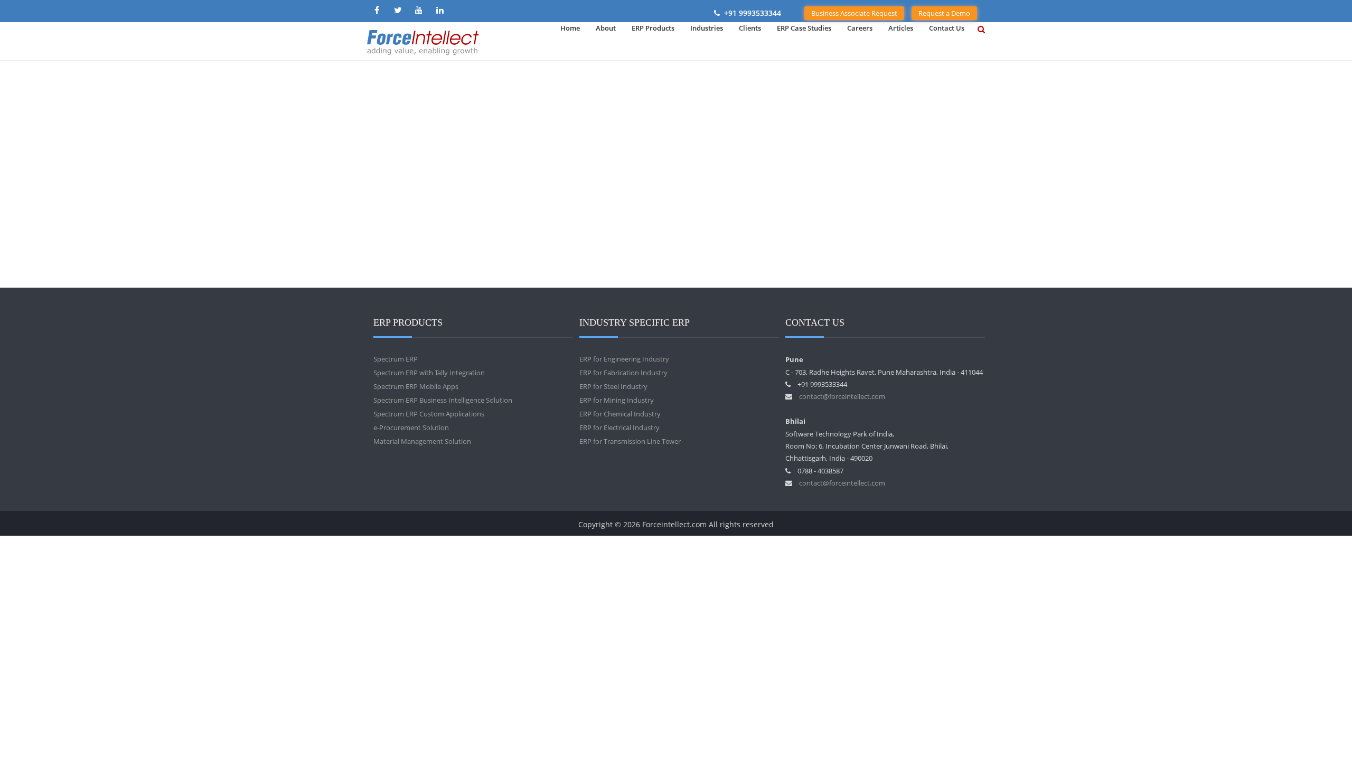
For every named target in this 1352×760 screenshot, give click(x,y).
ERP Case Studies (804, 28)
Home (570, 28)
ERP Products (653, 28)
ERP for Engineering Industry (624, 359)
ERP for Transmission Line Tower (630, 441)
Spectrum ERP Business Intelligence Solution (442, 400)
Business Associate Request (854, 13)
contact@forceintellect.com (842, 396)
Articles (900, 28)
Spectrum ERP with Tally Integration (429, 372)
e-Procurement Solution (411, 427)
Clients (750, 28)
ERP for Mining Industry (616, 400)
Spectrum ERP (395, 359)
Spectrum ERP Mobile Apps (415, 386)
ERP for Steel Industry (613, 386)
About (606, 28)
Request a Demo (944, 13)
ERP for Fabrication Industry (623, 372)
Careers (859, 28)
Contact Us (946, 28)
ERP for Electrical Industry (619, 427)
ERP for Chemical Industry (620, 414)
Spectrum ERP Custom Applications (428, 414)
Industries (706, 28)
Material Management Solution (422, 441)
